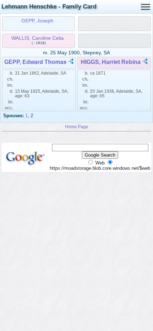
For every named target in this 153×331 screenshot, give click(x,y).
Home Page (76, 126)
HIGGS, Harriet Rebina (111, 62)
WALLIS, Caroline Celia (37, 38)
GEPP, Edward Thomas (35, 62)
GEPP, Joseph (37, 20)
